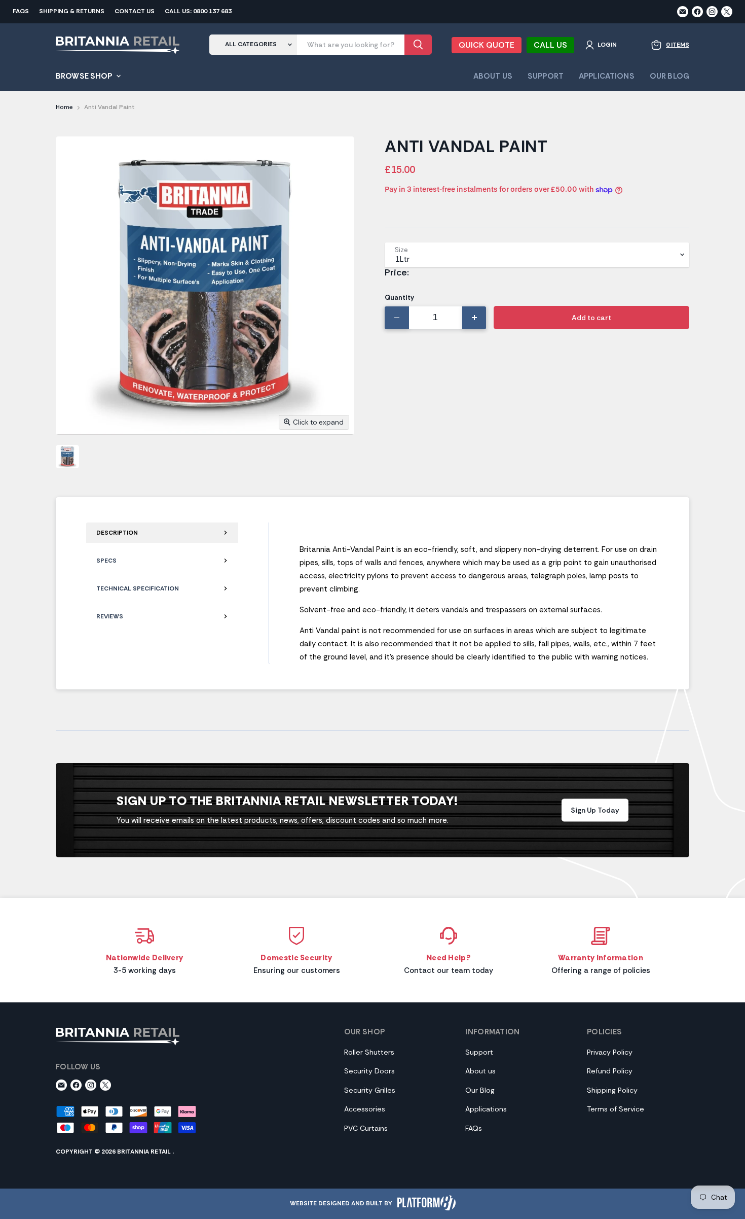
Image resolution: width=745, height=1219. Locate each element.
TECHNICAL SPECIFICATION (137, 588)
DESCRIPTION (117, 532)
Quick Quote (486, 45)
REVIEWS (109, 616)
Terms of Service (615, 1108)
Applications (607, 76)
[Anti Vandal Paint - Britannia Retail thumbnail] (67, 456)
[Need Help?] (448, 950)
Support (546, 76)
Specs (106, 560)
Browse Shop (85, 76)
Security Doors (369, 1070)
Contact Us (135, 11)
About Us (492, 76)
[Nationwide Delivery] (144, 950)
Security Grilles (369, 1090)
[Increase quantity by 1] (474, 317)
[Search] (418, 44)
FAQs (21, 11)
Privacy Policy (609, 1052)
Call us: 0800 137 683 (198, 11)
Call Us (550, 45)
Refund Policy (609, 1070)
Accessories (364, 1108)
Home (64, 107)
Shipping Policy (612, 1090)
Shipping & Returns (71, 11)
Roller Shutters (369, 1052)
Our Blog (669, 76)
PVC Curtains (366, 1128)
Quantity (399, 297)
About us (480, 1070)
